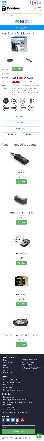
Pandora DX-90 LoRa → (31, 134)
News (5, 360)
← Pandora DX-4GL (9, 134)
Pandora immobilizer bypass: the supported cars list (32, 368)
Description (21, 116)
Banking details (27, 365)
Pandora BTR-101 (21, 172)
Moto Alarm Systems (10, 385)
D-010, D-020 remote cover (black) (21, 213)
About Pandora (8, 362)
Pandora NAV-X (21, 294)
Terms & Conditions (28, 362)
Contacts (6, 370)
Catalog (19, 27)
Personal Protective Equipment (13, 390)
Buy (19, 69)
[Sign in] (40, 3)
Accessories (7, 387)
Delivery (5, 365)
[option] (9, 60)
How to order (7, 373)
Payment (6, 367)
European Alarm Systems (12, 382)
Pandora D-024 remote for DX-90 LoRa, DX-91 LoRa (21, 335)
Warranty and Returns (29, 359)
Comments (21, 128)
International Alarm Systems (12, 380)
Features (21, 122)
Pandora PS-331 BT (21, 254)
